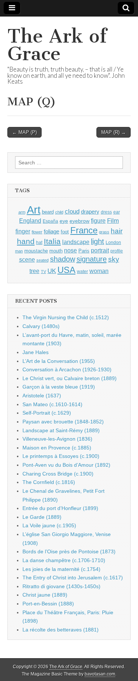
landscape (75, 241)
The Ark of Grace (57, 45)
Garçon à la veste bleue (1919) (58, 387)
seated (42, 260)
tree (34, 270)
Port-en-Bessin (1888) (48, 604)
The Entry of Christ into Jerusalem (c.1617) (72, 577)
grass (104, 232)
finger (22, 231)
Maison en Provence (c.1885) (56, 448)
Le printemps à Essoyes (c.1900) (60, 456)
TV (43, 271)
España (50, 221)
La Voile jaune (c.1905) (49, 525)
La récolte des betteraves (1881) (60, 630)
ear (116, 212)
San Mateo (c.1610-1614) (52, 404)
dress (106, 212)
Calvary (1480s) (41, 326)
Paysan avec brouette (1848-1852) (63, 422)
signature (92, 259)
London (113, 242)
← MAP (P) (24, 132)
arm (21, 212)
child (59, 212)
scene (27, 259)
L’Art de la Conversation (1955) (58, 361)
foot (65, 231)
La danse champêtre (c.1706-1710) (63, 560)
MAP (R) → (113, 132)
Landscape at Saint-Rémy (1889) (61, 430)
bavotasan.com (100, 674)
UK (51, 270)
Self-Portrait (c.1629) (46, 413)
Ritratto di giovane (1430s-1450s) (61, 586)
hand (26, 241)
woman (99, 270)
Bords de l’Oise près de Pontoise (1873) (69, 551)
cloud (72, 211)
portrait (100, 250)
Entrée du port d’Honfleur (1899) (60, 508)
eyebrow (79, 221)
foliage (51, 231)
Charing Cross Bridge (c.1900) (57, 474)
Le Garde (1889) (41, 517)
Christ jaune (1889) (44, 595)
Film (113, 220)
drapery (90, 211)
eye (64, 221)
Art (33, 210)
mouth (56, 251)
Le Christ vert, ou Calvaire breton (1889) (69, 378)
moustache (36, 251)
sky (113, 259)
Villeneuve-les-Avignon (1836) (57, 439)
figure (98, 221)
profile (116, 251)
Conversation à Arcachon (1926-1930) (67, 369)
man (19, 251)
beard (48, 212)
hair (117, 231)
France (84, 230)
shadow (62, 259)
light (97, 241)
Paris (83, 251)
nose (70, 250)
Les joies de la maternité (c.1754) (61, 569)
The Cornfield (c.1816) (48, 482)
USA (66, 270)
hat (39, 242)
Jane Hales (35, 352)
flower (37, 232)
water (82, 271)
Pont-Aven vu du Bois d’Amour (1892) (66, 465)
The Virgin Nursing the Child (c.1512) (65, 317)
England (30, 220)
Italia (52, 241)
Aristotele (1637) (41, 395)
